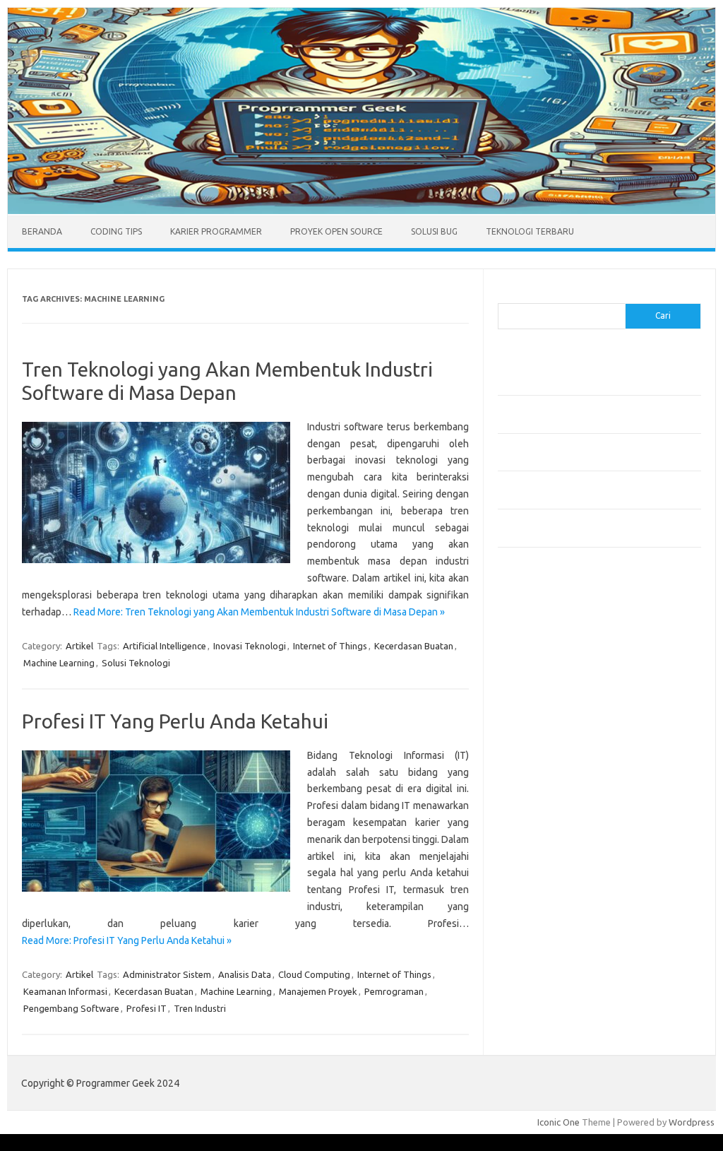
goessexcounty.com (547, 659)
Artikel (79, 646)
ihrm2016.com (535, 890)
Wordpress (692, 1122)
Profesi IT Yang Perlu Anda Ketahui (175, 721)
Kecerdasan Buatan (413, 646)
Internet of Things (330, 646)
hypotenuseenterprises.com (565, 700)
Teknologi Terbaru (530, 231)
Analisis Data (244, 974)
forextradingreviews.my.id (561, 781)
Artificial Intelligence (164, 646)
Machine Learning (59, 663)
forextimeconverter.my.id (559, 809)
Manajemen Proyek (318, 991)
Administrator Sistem (167, 974)
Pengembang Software (71, 1008)
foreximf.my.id (535, 754)
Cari (506, 295)
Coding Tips (116, 231)
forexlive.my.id (536, 768)
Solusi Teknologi (136, 663)
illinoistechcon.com (544, 903)
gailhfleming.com (541, 849)
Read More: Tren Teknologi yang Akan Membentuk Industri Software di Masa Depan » (259, 612)
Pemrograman (394, 991)
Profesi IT (146, 1008)
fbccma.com (530, 632)
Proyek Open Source (336, 231)
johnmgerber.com (542, 944)
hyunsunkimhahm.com (551, 877)
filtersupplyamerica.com (556, 645)
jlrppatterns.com (540, 930)
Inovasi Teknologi (249, 646)
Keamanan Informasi (65, 991)
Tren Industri (200, 1008)
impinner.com (533, 727)
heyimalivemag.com (546, 862)
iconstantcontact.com (549, 713)
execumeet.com (539, 619)
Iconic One (558, 1122)
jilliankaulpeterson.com (553, 917)
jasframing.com (537, 741)
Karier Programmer (216, 231)
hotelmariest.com (542, 686)
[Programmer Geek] (361, 210)
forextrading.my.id (544, 795)
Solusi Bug (434, 231)
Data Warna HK (529, 978)
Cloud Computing (314, 974)
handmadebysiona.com (553, 673)
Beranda (42, 231)
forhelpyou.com (538, 836)
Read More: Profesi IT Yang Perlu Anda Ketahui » (127, 940)
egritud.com (530, 822)
